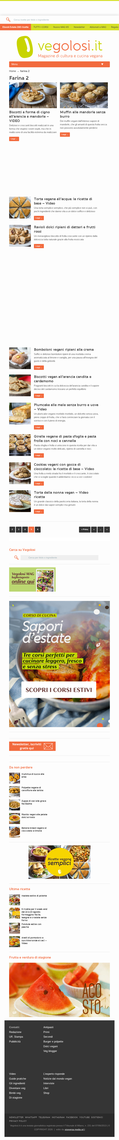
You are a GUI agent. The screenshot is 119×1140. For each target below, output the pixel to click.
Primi (46, 1032)
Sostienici (97, 1117)
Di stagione (15, 1097)
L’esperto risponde (54, 1073)
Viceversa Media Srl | (75, 1129)
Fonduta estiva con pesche (31, 925)
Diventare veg (17, 1088)
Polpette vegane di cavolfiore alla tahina (32, 789)
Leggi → (14, 139)
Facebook (72, 1117)
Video (12, 1073)
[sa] (8, 19)
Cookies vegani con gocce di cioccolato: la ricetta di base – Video (64, 466)
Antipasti (48, 1027)
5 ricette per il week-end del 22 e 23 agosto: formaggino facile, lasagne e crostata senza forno (34, 915)
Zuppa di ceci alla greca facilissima (34, 802)
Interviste (48, 1083)
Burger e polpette (53, 1041)
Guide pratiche (17, 1078)
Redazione (15, 1032)
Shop (46, 1093)
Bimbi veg (15, 1093)
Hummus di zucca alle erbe (33, 775)
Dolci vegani (50, 1046)
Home (12, 71)
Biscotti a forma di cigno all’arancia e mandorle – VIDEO (29, 116)
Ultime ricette (19, 889)
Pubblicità (14, 1041)
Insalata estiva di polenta (34, 895)
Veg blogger (50, 1051)
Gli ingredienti (17, 1083)
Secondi (48, 1036)
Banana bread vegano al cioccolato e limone (34, 829)
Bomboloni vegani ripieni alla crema (64, 349)
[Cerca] (16, 557)
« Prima (84, 529)
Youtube (84, 1117)
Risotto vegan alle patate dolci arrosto (34, 816)
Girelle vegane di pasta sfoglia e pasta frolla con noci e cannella (65, 438)
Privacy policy (18, 1121)
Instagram (58, 1117)
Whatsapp (31, 1117)
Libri (45, 1088)
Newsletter (16, 1117)
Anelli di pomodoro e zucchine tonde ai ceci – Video (34, 940)
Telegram (44, 1117)
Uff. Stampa (16, 1036)
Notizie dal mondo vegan (57, 1078)
